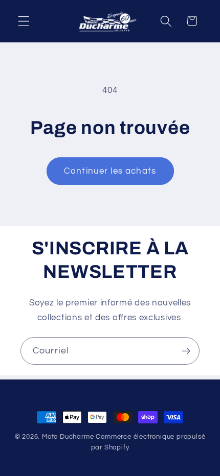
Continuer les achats (110, 171)
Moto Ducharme (68, 437)
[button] (24, 21)
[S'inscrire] (186, 351)
